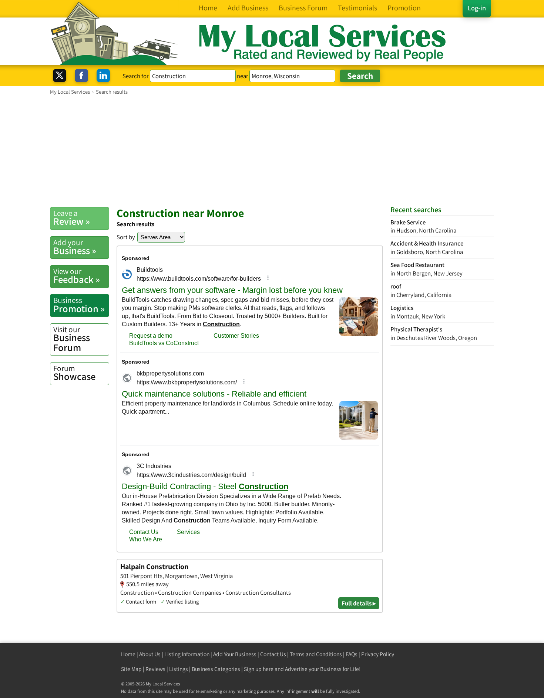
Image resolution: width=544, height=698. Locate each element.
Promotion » (79, 305)
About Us (150, 654)
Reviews (155, 668)
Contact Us (273, 654)
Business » (74, 247)
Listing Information (186, 654)
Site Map (131, 668)
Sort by (126, 237)
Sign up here (258, 668)
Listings (178, 668)
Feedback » (76, 276)
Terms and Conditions (316, 654)
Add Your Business (234, 654)
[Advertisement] (272, 151)
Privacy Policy (377, 654)
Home (128, 654)
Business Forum (71, 339)
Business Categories (216, 668)
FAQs (351, 654)
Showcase (74, 373)
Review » (71, 218)
